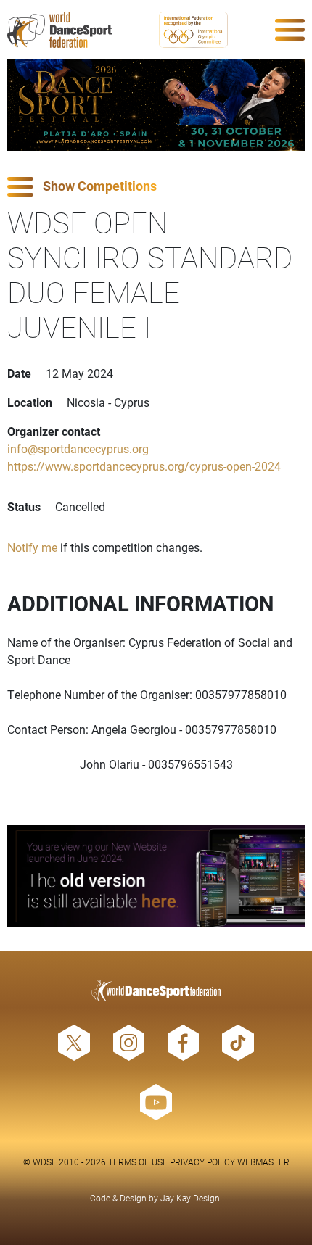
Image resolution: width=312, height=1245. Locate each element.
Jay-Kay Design (190, 1198)
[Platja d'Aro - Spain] (156, 105)
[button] (156, 186)
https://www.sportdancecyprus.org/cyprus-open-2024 (144, 465)
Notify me (32, 547)
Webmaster (263, 1161)
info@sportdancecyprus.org (78, 448)
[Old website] (156, 876)
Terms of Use (138, 1161)
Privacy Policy (202, 1161)
